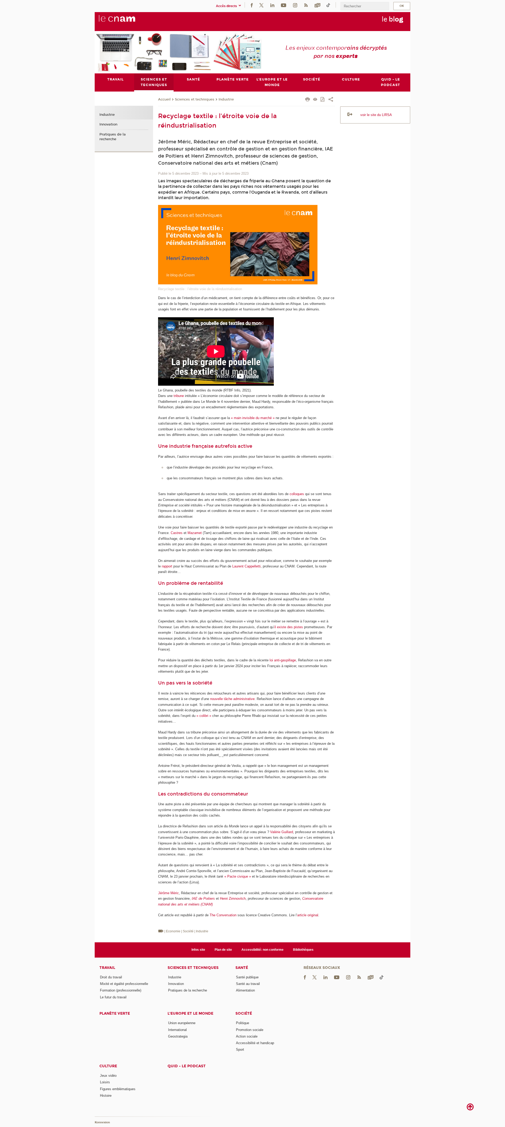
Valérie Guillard (281, 832)
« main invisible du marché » (253, 418)
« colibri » (203, 716)
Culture (108, 1066)
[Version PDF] (323, 99)
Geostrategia (178, 1036)
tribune (179, 396)
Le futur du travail (113, 997)
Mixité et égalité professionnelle (124, 984)
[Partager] (331, 100)
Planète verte (114, 1013)
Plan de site (223, 950)
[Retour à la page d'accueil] (125, 21)
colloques (297, 494)
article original (307, 915)
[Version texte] (315, 99)
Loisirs (105, 1082)
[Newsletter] (317, 5)
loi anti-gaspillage (283, 660)
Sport (240, 1049)
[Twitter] (261, 5)
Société (243, 1013)
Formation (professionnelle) (120, 990)
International (177, 1030)
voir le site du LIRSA (376, 115)
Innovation (108, 124)
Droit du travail (111, 977)
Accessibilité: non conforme (262, 950)
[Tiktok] (328, 5)
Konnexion (102, 1122)
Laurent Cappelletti (246, 566)
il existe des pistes (288, 627)
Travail (107, 967)
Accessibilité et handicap (255, 1043)
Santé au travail (248, 984)
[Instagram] (295, 5)
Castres (177, 533)
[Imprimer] (307, 100)
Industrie (226, 99)
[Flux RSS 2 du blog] (306, 5)
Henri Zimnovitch (233, 898)
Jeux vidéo (108, 1076)
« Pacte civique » (237, 876)
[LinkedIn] (272, 5)
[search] (364, 6)
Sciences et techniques (194, 99)
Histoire (106, 1096)
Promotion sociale (249, 1030)
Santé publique (247, 977)
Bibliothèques (303, 950)
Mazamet (195, 533)
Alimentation (245, 990)
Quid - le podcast (187, 1066)
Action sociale (246, 1036)
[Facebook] (251, 5)
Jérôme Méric (168, 893)
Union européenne (181, 1023)
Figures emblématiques (117, 1089)
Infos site (198, 950)
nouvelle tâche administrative (232, 699)
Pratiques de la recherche (112, 136)
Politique (242, 1023)
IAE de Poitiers (203, 898)
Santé (241, 967)
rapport (167, 566)
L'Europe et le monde (190, 1013)
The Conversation (223, 915)
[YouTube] (283, 5)
